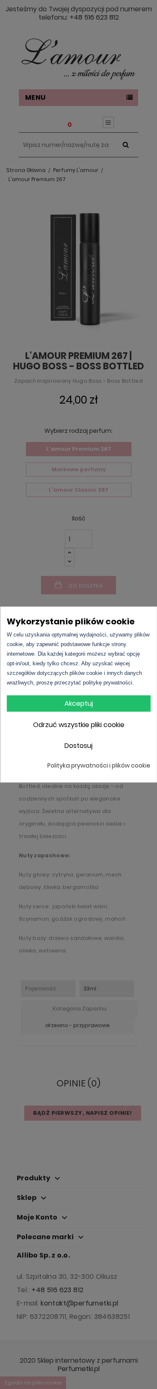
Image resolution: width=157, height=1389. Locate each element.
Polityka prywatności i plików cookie (98, 765)
